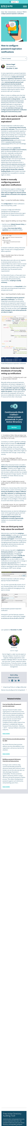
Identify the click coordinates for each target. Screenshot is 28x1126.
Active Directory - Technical (15, 12)
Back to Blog (14, 675)
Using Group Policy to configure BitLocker (14, 687)
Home (2, 12)
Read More (6, 733)
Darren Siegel (10, 64)
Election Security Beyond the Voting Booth (13, 690)
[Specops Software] (6, 7)
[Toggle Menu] (24, 6)
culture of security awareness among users (13, 164)
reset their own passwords (8, 563)
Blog (6, 12)
